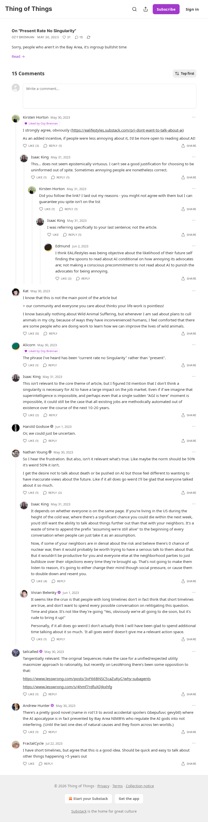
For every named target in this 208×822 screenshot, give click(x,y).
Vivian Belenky (44, 592)
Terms (117, 785)
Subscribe (166, 9)
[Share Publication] (146, 9)
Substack (78, 811)
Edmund (62, 245)
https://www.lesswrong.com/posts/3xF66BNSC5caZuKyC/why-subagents (87, 678)
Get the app (129, 798)
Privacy (103, 785)
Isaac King (40, 156)
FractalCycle (33, 743)
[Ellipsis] (194, 117)
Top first (187, 73)
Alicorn (29, 344)
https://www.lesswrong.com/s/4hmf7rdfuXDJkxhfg (67, 686)
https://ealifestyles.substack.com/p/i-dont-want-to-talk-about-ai (127, 130)
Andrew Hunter (36, 705)
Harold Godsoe (36, 426)
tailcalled (30, 651)
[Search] (134, 9)
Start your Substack (90, 798)
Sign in (192, 9)
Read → (18, 56)
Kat (25, 290)
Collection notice (140, 785)
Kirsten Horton (35, 117)
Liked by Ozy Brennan (43, 123)
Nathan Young (35, 451)
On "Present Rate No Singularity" (44, 30)
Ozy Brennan (23, 37)
